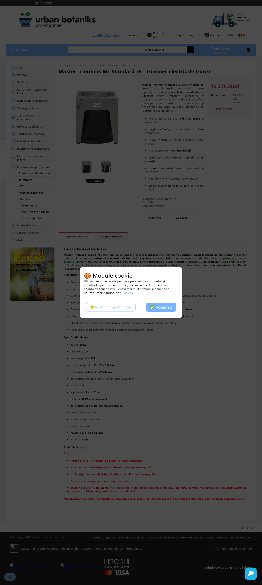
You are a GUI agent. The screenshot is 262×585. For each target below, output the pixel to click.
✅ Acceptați (161, 307)
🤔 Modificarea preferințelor (110, 307)
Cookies (127, 293)
